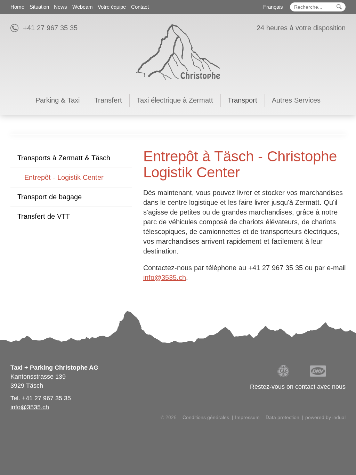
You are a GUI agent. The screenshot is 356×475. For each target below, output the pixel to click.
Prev (18, 134)
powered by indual (325, 417)
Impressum (247, 417)
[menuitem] (17, 6)
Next (337, 134)
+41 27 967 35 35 (50, 28)
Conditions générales (206, 417)
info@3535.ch (164, 277)
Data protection (282, 417)
